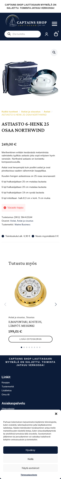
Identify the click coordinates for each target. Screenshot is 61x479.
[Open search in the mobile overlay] (22, 34)
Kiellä (30, 459)
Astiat (47, 111)
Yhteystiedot (8, 408)
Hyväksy (30, 450)
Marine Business (22, 224)
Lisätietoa (7, 390)
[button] (56, 413)
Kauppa (6, 382)
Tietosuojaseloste (29, 475)
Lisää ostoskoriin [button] (31, 339)
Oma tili (5, 394)
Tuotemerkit (8, 386)
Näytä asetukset (30, 468)
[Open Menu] (54, 23)
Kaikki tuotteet (10, 111)
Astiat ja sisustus (31, 111)
